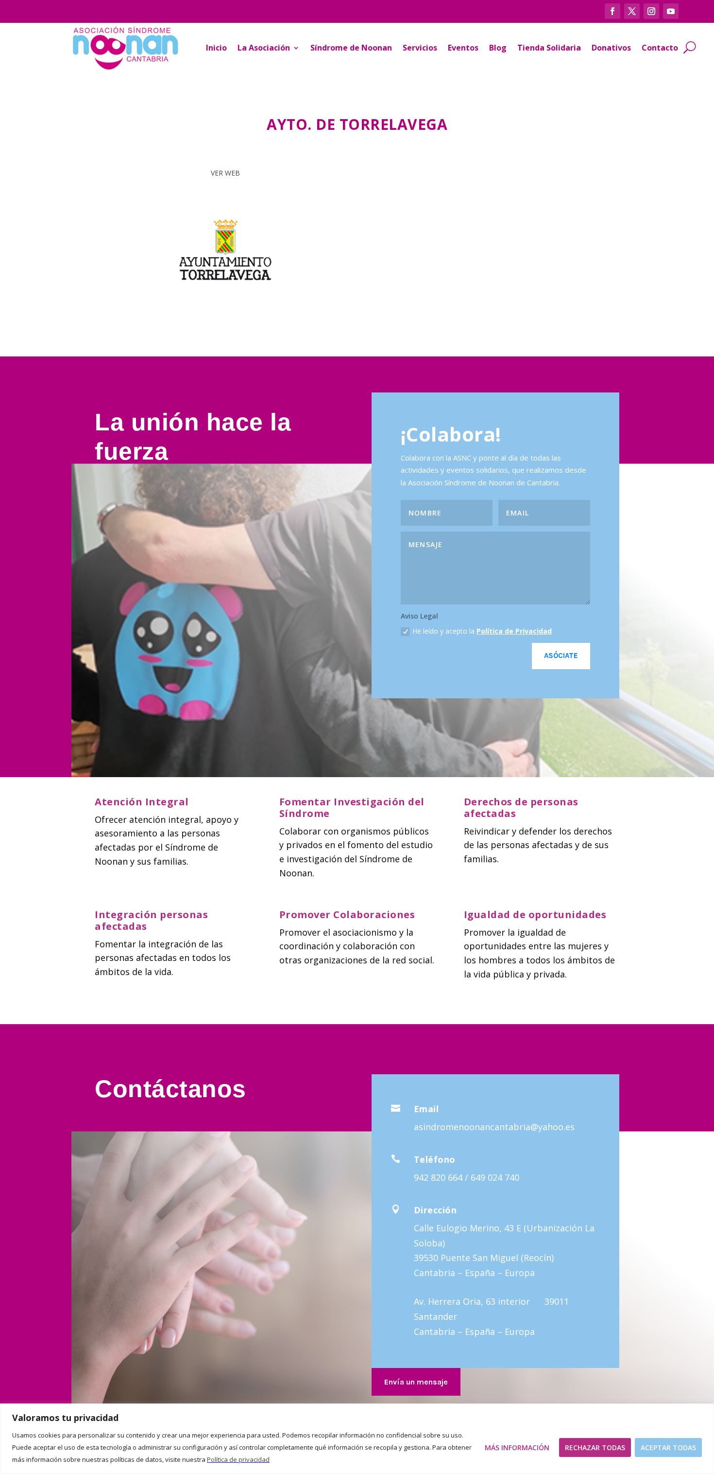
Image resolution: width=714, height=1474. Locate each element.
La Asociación (264, 47)
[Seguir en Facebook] (612, 11)
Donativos (611, 47)
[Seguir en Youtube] (671, 11)
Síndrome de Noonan (351, 47)
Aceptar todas (668, 1447)
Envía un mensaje (416, 1381)
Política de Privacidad (514, 631)
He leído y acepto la (482, 631)
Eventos (463, 47)
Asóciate (561, 655)
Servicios (420, 47)
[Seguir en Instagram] (651, 11)
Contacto (660, 47)
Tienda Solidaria (549, 47)
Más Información (517, 1447)
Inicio (216, 47)
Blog (498, 47)
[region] (357, 1438)
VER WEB (225, 173)
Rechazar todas (595, 1447)
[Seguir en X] (632, 11)
